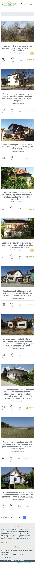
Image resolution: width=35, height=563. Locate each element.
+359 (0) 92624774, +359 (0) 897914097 (12, 554)
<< (8, 517)
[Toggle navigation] (31, 4)
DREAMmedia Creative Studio (24, 562)
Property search (7, 14)
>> (33, 517)
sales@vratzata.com (6, 557)
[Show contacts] (25, 4)
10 (30, 517)
